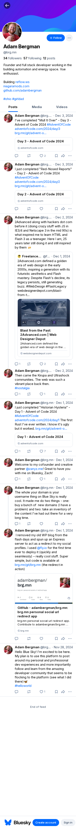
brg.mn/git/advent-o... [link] (30, 133)
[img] (38, 16)
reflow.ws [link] (22, 82)
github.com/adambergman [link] (22, 90)
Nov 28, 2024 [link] (62, 647)
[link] (12, 58)
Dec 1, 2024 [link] (63, 402)
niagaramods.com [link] (16, 86)
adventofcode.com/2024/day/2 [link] (37, 182)
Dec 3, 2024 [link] (63, 115)
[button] (7, 5)
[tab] (13, 107)
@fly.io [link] (42, 548)
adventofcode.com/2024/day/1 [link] (37, 420)
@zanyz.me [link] (34, 469)
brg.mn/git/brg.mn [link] (28, 565)
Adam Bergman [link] (27, 115)
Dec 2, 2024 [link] (63, 217)
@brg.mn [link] (46, 115)
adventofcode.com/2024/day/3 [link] (37, 129)
